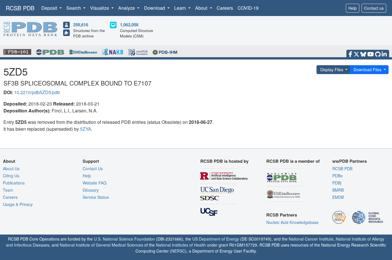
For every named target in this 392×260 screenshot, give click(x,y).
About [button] (201, 8)
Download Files (367, 69)
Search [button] (74, 8)
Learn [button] (180, 8)
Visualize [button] (100, 8)
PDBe (337, 175)
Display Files (331, 69)
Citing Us (11, 175)
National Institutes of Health (181, 245)
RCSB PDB (20, 8)
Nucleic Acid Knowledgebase (292, 222)
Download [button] (155, 8)
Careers (225, 8)
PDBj (336, 183)
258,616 (80, 24)
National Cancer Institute (311, 239)
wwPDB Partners (349, 161)
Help (352, 8)
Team (8, 190)
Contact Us (93, 168)
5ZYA (85, 129)
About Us (11, 168)
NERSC (178, 251)
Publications (14, 183)
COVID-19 (248, 8)
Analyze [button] (127, 8)
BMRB (338, 190)
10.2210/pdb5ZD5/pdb (37, 92)
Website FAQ (94, 183)
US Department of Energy (215, 239)
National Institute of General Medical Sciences (101, 245)
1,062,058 (129, 24)
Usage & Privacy (18, 204)
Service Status (96, 197)
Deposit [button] (49, 8)
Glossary (91, 190)
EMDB (338, 197)
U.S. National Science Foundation (124, 239)
